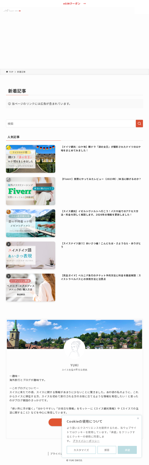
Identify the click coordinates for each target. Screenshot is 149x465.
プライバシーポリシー (86, 441)
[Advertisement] (74, 41)
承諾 (127, 450)
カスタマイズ (81, 450)
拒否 (106, 450)
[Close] (138, 418)
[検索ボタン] (138, 10)
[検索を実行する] (139, 123)
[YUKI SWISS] (12, 10)
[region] (102, 436)
